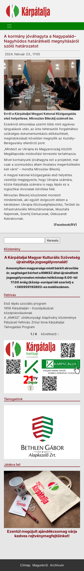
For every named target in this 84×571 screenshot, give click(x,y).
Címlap (25, 565)
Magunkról (40, 565)
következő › (50, 334)
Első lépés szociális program (25, 303)
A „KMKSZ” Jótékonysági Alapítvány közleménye (40, 317)
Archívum (57, 565)
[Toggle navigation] (9, 26)
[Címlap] (28, 11)
